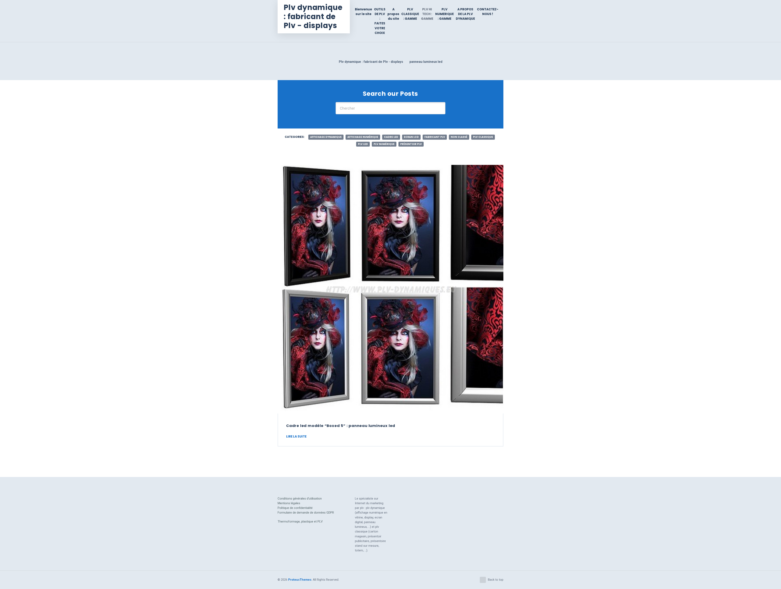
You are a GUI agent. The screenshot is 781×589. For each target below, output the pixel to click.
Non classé (459, 137)
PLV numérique (384, 144)
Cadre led (391, 137)
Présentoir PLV (411, 144)
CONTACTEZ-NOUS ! (487, 11)
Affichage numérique (362, 137)
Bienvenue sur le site (363, 11)
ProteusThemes (299, 579)
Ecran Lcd (411, 137)
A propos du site (393, 14)
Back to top (495, 579)
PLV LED (363, 144)
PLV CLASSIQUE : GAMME (410, 14)
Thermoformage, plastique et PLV (300, 521)
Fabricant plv (434, 137)
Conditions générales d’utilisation (300, 498)
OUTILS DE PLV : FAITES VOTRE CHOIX (379, 21)
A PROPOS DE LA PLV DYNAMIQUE (465, 14)
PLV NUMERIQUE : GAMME (444, 14)
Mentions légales (289, 503)
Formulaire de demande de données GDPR (306, 512)
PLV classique (483, 137)
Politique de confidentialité (295, 508)
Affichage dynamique (326, 137)
